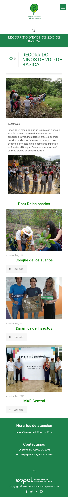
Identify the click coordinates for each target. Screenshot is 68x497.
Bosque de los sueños (34, 260)
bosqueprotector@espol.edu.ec (36, 454)
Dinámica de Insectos (34, 328)
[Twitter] (32, 491)
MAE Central (34, 401)
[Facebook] (27, 491)
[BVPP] (34, 11)
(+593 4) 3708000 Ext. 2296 (36, 449)
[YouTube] (36, 491)
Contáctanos (34, 444)
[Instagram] (41, 491)
